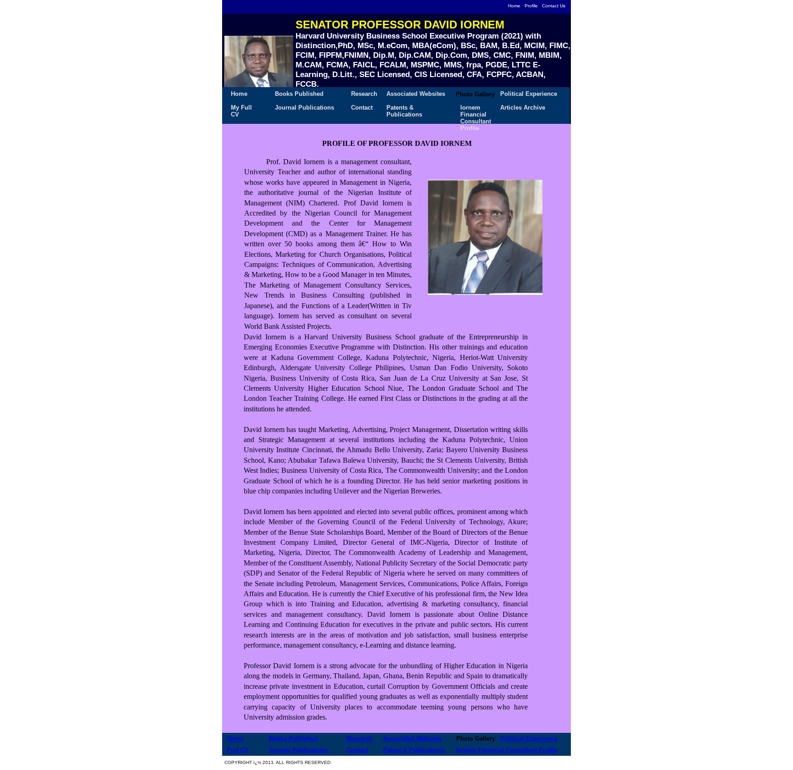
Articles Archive (522, 107)
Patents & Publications (404, 109)
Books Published (299, 93)
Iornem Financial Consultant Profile (475, 109)
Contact (362, 107)
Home (514, 5)
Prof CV (238, 750)
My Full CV (241, 109)
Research (364, 93)
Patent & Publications (414, 750)
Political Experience (528, 93)
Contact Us (553, 5)
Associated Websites (415, 93)
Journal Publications (304, 107)
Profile (531, 5)
